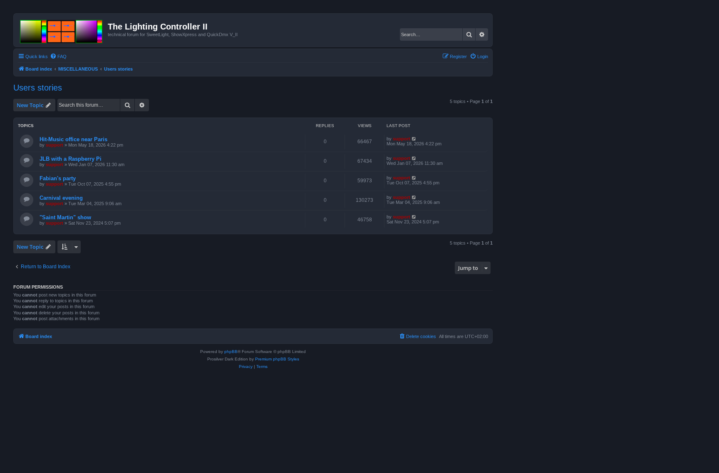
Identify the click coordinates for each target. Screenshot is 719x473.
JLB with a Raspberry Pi (71, 159)
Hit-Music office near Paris (73, 139)
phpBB (231, 351)
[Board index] (62, 30)
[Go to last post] (414, 138)
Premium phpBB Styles (277, 359)
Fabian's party (58, 178)
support (54, 144)
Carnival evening (61, 198)
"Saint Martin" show (65, 217)
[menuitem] (58, 56)
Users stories (37, 87)
